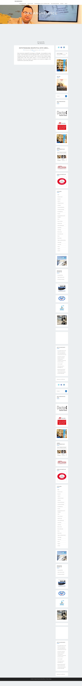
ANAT (58, 194)
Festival (59, 213)
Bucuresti (59, 198)
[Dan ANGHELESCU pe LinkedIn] (64, 47)
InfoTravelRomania (61, 225)
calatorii (59, 201)
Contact (66, 3)
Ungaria (59, 248)
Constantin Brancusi (61, 207)
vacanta (59, 250)
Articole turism (60, 196)
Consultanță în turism (22, 3)
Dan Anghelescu (18, 1)
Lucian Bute (59, 227)
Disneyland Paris (60, 275)
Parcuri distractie (60, 233)
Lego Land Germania (61, 277)
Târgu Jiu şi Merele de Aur (62, 240)
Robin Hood (59, 238)
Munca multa (60, 231)
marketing (59, 229)
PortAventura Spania (61, 279)
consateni (59, 205)
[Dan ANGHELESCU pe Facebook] (62, 47)
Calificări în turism (60, 203)
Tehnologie (59, 242)
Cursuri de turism (30, 3)
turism (59, 246)
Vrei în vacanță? (60, 363)
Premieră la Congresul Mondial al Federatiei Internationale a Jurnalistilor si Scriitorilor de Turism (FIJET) (62, 359)
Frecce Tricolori (60, 221)
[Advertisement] (41, 33)
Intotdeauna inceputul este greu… (34, 48)
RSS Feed (63, 379)
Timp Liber (59, 244)
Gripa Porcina (60, 223)
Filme (58, 219)
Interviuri (61, 3)
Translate (64, 54)
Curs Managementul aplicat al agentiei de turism (41, 3)
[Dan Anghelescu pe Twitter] (59, 47)
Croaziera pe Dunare (61, 209)
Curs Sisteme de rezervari (55, 3)
